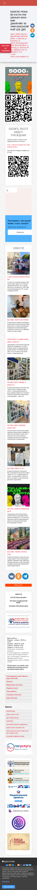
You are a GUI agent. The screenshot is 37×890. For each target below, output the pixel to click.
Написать (20, 232)
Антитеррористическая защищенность (17, 724)
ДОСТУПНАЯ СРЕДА (12, 718)
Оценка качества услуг (12, 715)
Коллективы (9, 721)
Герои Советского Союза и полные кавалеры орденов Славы (17, 732)
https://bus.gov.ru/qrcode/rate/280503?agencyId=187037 (20, 146)
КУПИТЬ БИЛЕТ (18, 585)
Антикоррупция (10, 711)
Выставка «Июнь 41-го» (15, 468)
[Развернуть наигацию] (4, 3)
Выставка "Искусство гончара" (18, 320)
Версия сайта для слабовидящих (5, 48)
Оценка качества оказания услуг (15, 728)
